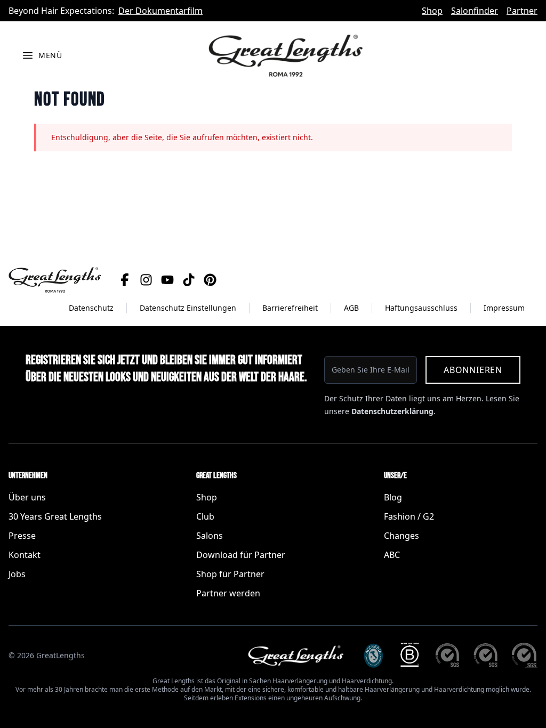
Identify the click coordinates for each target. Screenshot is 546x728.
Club (205, 516)
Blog (393, 497)
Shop (432, 11)
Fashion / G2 (409, 516)
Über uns (27, 497)
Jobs (17, 574)
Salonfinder (474, 11)
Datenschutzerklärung (392, 411)
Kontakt (25, 555)
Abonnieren (473, 370)
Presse (22, 535)
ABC (392, 555)
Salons (209, 535)
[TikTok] (188, 279)
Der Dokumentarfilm (160, 11)
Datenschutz (91, 308)
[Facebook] (124, 279)
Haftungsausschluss (421, 308)
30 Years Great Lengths (55, 516)
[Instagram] (146, 279)
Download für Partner (240, 555)
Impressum (504, 308)
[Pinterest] (210, 279)
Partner (522, 11)
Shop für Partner (230, 574)
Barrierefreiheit (290, 308)
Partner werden (228, 593)
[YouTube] (167, 279)
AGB (351, 308)
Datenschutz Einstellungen (188, 308)
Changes (401, 535)
